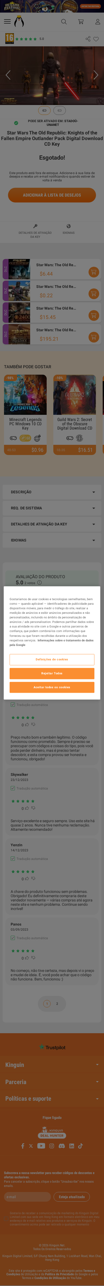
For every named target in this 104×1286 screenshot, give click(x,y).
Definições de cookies (52, 659)
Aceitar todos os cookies (52, 687)
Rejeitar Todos (52, 673)
